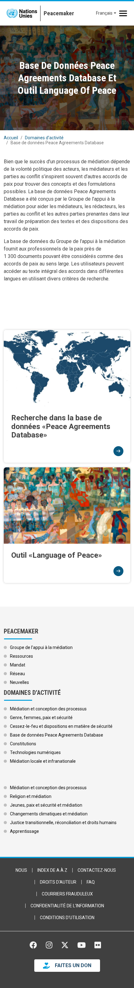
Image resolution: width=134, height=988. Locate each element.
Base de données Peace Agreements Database (56, 735)
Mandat (17, 664)
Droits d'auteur (58, 882)
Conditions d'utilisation (67, 917)
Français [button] (104, 13)
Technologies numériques (35, 752)
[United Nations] (22, 13)
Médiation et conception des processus (48, 708)
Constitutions (23, 743)
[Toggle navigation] (123, 13)
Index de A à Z (52, 870)
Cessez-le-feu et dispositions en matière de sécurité (61, 726)
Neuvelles (19, 682)
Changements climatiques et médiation (49, 813)
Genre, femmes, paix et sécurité (41, 717)
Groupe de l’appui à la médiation (41, 647)
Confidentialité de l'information (67, 906)
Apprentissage (24, 831)
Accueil (11, 137)
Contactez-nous (97, 870)
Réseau (17, 673)
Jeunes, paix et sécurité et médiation (46, 805)
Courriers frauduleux (67, 894)
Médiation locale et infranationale (43, 761)
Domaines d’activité (44, 137)
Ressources (21, 656)
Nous (21, 870)
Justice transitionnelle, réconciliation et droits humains (63, 822)
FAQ (91, 882)
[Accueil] (57, 13)
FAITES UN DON (73, 965)
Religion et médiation (30, 796)
